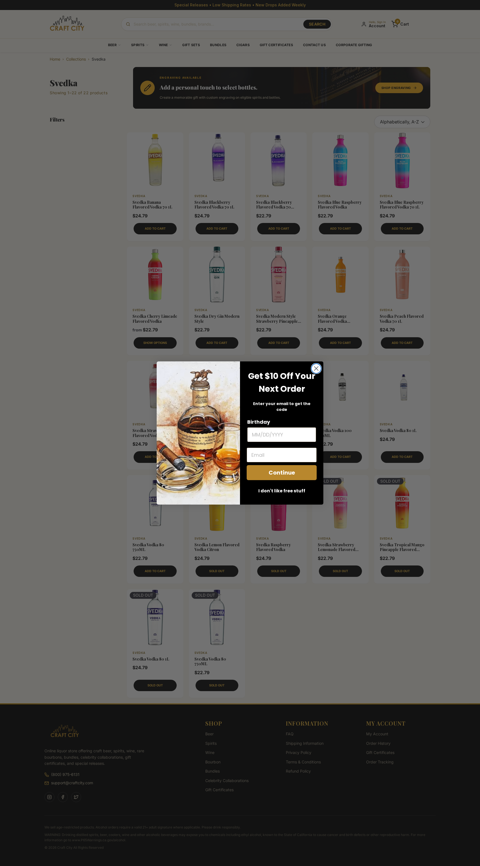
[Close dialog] (316, 368)
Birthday (258, 421)
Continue (282, 473)
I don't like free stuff (281, 491)
